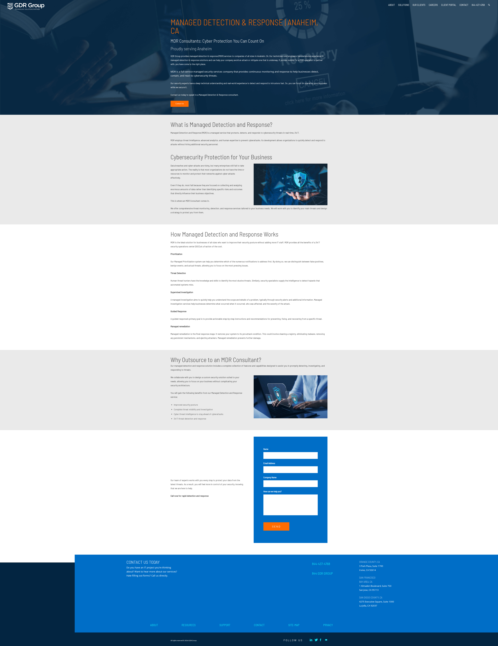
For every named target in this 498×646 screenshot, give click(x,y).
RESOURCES (189, 625)
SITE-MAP (293, 625)
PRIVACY (328, 625)
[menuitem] (391, 4)
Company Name (269, 477)
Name (266, 449)
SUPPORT (224, 625)
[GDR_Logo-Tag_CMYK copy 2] (25, 6)
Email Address (270, 463)
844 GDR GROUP (322, 573)
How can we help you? (272, 491)
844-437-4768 (321, 564)
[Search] (489, 4)
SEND (276, 526)
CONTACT (259, 625)
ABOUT (154, 625)
